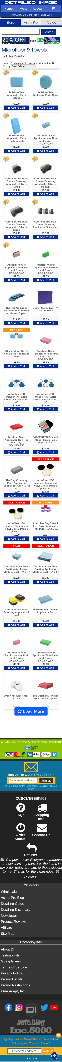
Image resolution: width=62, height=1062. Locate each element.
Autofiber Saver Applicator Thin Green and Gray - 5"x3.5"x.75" (46, 656)
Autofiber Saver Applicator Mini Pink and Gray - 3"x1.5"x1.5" (16, 656)
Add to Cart (17, 107)
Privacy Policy (11, 973)
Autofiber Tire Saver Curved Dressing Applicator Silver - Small (16, 182)
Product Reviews (14, 921)
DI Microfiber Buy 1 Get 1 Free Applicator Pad (16, 354)
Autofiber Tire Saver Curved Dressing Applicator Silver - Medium (45, 182)
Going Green (11, 961)
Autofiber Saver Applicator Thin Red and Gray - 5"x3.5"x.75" (16, 441)
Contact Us (41, 835)
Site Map (7, 933)
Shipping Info (41, 817)
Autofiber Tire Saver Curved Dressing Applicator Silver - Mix (46, 224)
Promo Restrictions (15, 985)
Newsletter (9, 915)
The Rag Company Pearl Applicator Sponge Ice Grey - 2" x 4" (16, 484)
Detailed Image (31, 2)
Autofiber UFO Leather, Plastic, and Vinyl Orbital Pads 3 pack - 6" (46, 484)
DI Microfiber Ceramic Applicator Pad (45, 611)
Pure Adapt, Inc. (13, 991)
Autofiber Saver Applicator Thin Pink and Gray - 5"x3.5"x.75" (46, 355)
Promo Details (11, 979)
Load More (33, 711)
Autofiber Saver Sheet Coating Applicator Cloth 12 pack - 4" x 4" (16, 569)
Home (9, 8)
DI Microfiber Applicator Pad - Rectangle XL (16, 138)
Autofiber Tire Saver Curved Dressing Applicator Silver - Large (16, 225)
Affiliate (6, 927)
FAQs (20, 815)
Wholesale (9, 892)
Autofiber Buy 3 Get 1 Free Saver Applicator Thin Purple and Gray (45, 526)
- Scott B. (31, 877)
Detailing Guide (12, 904)
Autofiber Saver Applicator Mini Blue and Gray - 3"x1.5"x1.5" (46, 139)
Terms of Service (14, 967)
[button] (54, 1056)
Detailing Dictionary (15, 910)
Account (38, 8)
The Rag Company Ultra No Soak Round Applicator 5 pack (16, 310)
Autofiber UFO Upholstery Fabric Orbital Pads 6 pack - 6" (16, 398)
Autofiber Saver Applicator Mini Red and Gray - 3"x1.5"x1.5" (16, 268)
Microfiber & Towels (24, 63)
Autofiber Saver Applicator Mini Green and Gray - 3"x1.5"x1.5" (45, 268)
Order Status (20, 837)
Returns (30, 855)
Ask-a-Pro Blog (12, 898)
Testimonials (10, 955)
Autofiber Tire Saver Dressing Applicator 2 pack (16, 612)
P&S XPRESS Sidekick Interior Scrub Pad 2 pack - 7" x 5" (45, 440)
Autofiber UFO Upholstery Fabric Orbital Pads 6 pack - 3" (45, 398)
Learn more (31, 1058)
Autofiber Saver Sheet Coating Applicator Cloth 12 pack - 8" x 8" (45, 569)
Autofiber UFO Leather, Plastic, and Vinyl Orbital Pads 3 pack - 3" (17, 527)
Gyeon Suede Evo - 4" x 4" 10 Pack (46, 309)
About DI (7, 949)
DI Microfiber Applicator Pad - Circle (45, 93)
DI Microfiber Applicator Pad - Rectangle (16, 95)
